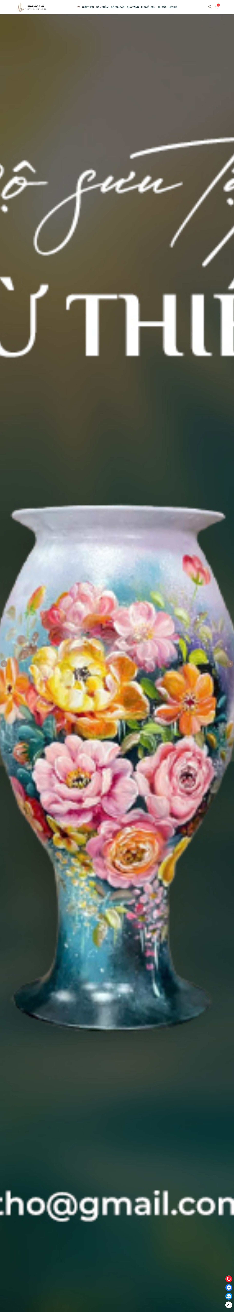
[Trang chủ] (31, 7)
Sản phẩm (102, 7)
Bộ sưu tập (117, 7)
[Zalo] (228, 1296)
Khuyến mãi (148, 7)
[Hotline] (228, 1278)
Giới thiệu (88, 7)
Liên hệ (173, 7)
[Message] (228, 1287)
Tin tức (162, 7)
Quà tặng (133, 7)
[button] (4, 663)
